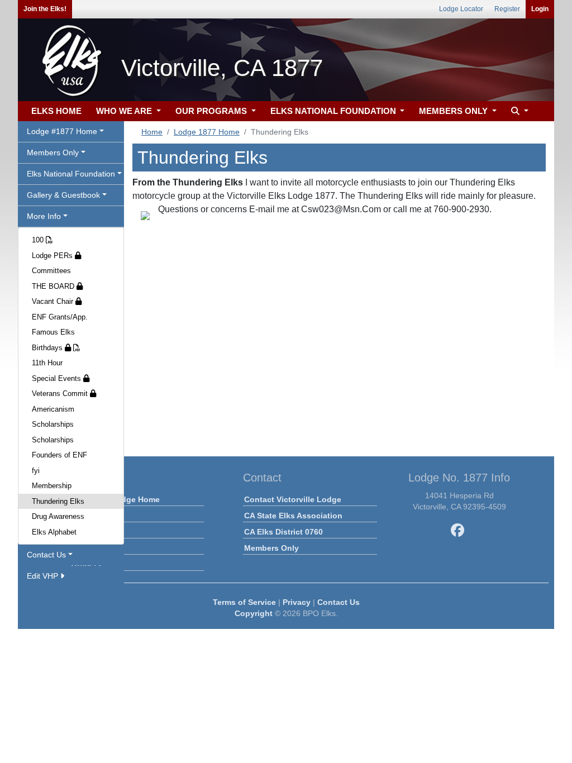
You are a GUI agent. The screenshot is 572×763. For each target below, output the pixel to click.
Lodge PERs (53, 255)
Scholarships (53, 424)
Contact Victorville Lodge (292, 499)
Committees (51, 270)
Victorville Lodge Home (115, 499)
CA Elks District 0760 (283, 531)
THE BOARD (54, 286)
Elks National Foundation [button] (71, 173)
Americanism (53, 409)
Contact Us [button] (46, 554)
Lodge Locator (461, 9)
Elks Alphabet (54, 532)
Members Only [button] (53, 152)
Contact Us (338, 602)
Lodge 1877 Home (207, 131)
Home (152, 131)
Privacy (297, 602)
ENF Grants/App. (60, 317)
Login (540, 9)
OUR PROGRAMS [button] (212, 111)
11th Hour (47, 363)
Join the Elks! (44, 9)
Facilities (88, 547)
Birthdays (48, 348)
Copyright (254, 613)
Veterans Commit (61, 393)
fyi (36, 470)
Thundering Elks (58, 501)
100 (39, 240)
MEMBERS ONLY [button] (454, 111)
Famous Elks (53, 332)
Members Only (271, 547)
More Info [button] (44, 216)
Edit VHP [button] (43, 575)
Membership (52, 485)
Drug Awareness (58, 516)
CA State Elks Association (293, 515)
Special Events (57, 378)
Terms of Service (244, 602)
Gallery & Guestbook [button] (63, 194)
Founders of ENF (59, 455)
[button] (518, 111)
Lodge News (94, 515)
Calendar (88, 531)
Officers (86, 564)
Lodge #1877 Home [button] (62, 131)
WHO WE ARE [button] (125, 111)
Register (507, 9)
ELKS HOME (56, 111)
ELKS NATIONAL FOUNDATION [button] (334, 111)
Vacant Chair (53, 301)
